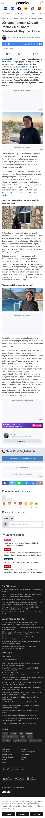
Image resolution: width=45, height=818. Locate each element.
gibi (35, 241)
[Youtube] (17, 769)
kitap (13, 64)
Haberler (5, 18)
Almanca (16, 192)
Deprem (13, 733)
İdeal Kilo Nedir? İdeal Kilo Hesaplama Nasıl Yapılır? (19, 702)
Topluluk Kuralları (7, 757)
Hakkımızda (6, 749)
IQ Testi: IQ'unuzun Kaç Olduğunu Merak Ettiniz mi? (19, 723)
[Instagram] (3, 769)
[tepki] (4, 503)
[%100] (25, 8)
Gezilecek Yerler (35, 741)
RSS (22, 760)
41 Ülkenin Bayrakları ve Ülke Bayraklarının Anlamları (19, 715)
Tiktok (30, 737)
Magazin (7, 540)
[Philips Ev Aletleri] (12, 8)
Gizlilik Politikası (7, 754)
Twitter (5, 733)
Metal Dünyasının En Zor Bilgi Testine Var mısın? (22, 562)
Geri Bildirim (6, 752)
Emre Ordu (24, 37)
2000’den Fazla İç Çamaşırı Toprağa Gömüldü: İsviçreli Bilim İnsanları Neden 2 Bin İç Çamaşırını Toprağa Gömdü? (22, 571)
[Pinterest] (22, 769)
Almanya (12, 61)
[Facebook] (8, 769)
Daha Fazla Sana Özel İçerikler (21, 458)
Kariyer (23, 749)
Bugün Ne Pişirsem (19, 741)
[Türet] (39, 8)
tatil (17, 363)
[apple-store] (8, 779)
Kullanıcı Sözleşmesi (28, 752)
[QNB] (32, 8)
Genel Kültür (8, 559)
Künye (23, 757)
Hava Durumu (6, 656)
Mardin (5, 59)
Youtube (29, 733)
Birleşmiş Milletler (21, 67)
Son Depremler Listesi (9, 659)
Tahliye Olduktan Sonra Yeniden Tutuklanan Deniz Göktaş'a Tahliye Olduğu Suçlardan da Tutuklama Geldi (23, 554)
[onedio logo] (21, 791)
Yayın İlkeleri (25, 754)
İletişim (4, 762)
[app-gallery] (32, 779)
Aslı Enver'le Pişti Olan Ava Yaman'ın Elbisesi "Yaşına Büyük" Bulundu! (21, 544)
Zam (21, 733)
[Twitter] (13, 769)
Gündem (13, 18)
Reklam (4, 760)
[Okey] (19, 8)
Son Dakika (6, 741)
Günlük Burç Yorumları (10, 737)
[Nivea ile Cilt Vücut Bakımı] (5, 8)
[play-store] (20, 779)
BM (31, 67)
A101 (22, 737)
